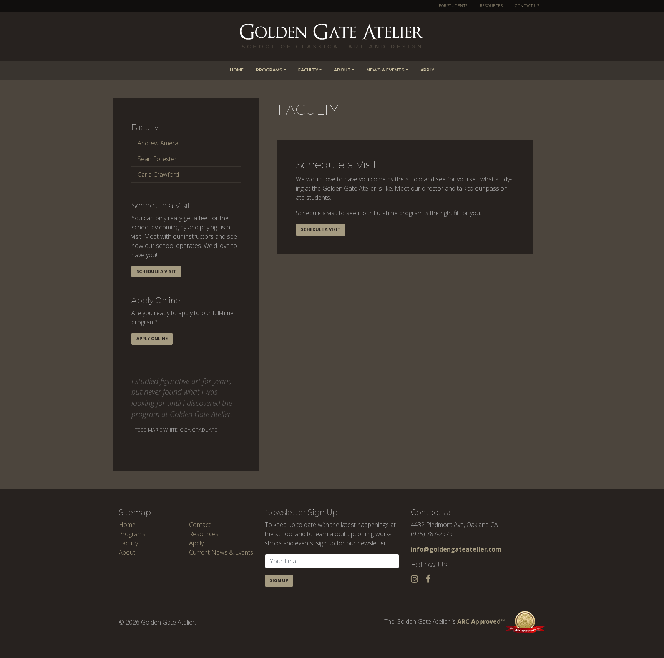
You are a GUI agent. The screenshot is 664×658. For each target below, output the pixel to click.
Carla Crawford (158, 174)
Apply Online (152, 338)
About (342, 70)
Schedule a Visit (156, 271)
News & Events (386, 70)
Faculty (308, 70)
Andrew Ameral (158, 143)
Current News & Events (221, 552)
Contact (200, 524)
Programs (269, 70)
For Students (453, 5)
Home (237, 70)
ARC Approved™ (481, 621)
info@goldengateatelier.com (456, 549)
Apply (427, 70)
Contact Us (527, 5)
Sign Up (279, 580)
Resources (491, 5)
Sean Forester (157, 159)
